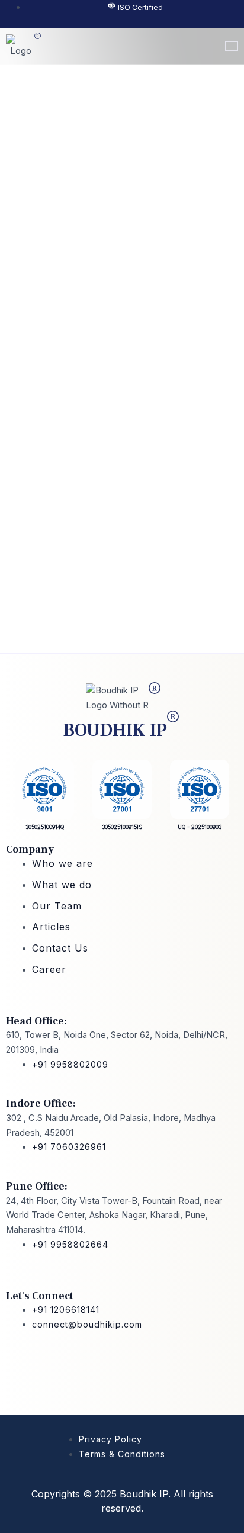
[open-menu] (231, 46)
